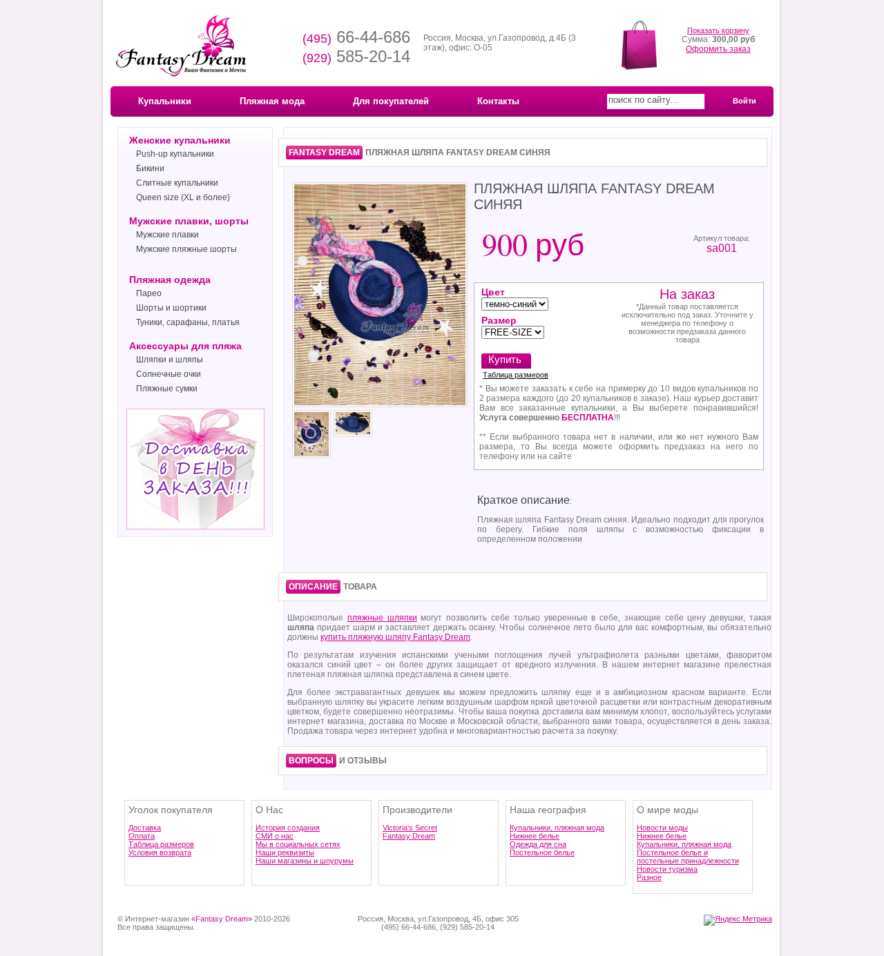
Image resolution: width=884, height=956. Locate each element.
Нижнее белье (534, 836)
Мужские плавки (167, 235)
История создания (288, 827)
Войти (744, 101)
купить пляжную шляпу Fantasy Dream (395, 637)
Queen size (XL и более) (183, 197)
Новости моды (662, 827)
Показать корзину (718, 30)
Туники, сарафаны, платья (188, 322)
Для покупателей (391, 101)
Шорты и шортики (171, 308)
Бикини (150, 168)
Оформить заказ (718, 49)
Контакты (498, 101)
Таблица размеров (515, 375)
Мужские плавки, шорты (189, 220)
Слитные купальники (177, 183)
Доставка (144, 827)
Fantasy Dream (409, 836)
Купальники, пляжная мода (557, 827)
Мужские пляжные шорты (186, 249)
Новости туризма (667, 869)
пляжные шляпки (382, 618)
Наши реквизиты (285, 852)
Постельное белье (542, 852)
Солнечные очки (168, 374)
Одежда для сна (538, 844)
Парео (149, 293)
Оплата (141, 836)
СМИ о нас (275, 836)
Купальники (164, 101)
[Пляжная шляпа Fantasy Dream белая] (380, 406)
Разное (649, 877)
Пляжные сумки (167, 388)
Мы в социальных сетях (298, 844)
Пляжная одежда (170, 279)
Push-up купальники (175, 154)
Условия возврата (159, 852)
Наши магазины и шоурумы (305, 861)
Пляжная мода (272, 101)
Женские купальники (180, 140)
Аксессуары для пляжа (185, 345)
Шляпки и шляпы (169, 359)
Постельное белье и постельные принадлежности (688, 856)
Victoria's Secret (410, 827)
